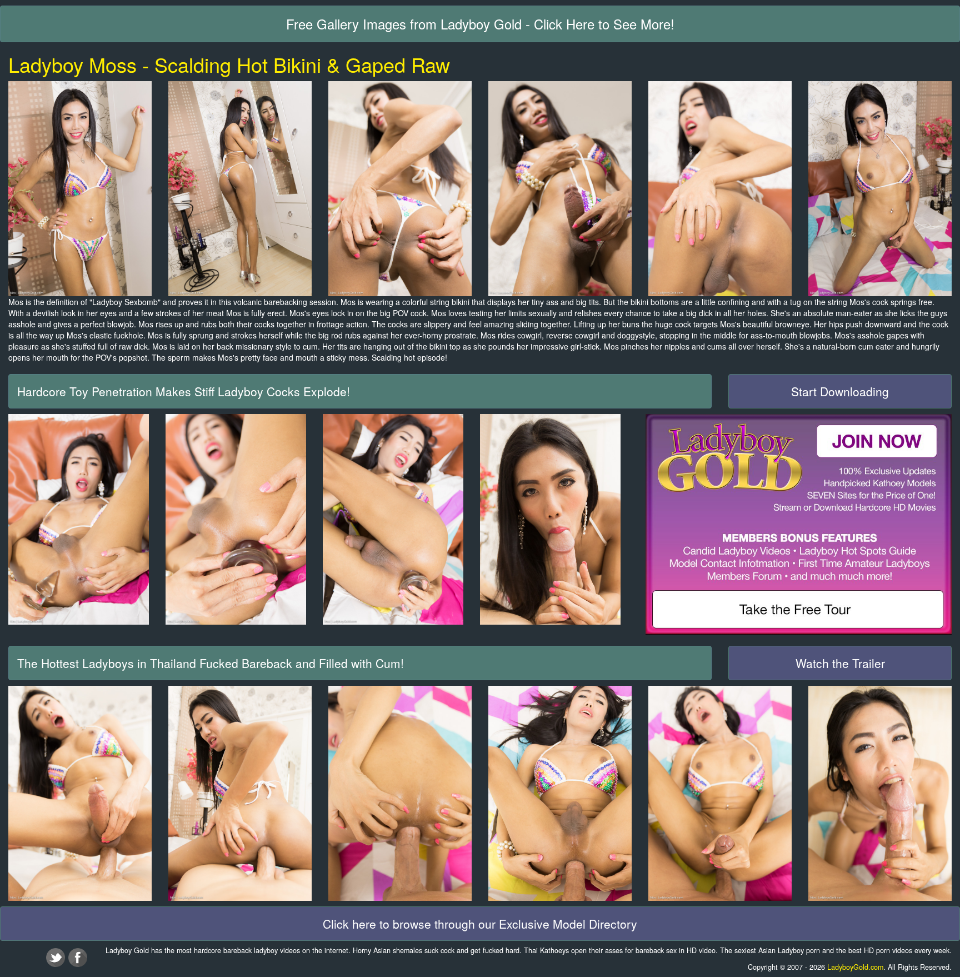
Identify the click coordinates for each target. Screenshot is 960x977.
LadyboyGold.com (855, 967)
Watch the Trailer (840, 663)
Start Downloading (840, 391)
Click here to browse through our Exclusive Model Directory (480, 923)
